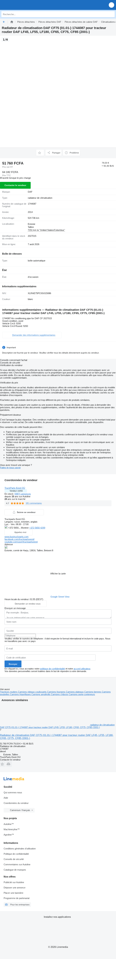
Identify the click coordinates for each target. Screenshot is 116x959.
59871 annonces (22, 494)
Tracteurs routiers (9, 691)
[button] (111, 5)
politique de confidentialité (52, 668)
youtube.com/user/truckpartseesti (21, 542)
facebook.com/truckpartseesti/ (19, 539)
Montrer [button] (25, 527)
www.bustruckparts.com (17, 536)
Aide (6, 797)
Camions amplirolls (41, 694)
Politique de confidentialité (16, 854)
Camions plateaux (75, 691)
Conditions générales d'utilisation (20, 848)
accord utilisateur (82, 668)
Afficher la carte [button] (58, 573)
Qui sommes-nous (13, 792)
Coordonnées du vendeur (16, 803)
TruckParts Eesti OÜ (15, 488)
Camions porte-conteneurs (82, 694)
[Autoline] (12, 22)
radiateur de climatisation (40, 198)
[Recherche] (112, 14)
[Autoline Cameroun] (19, 5)
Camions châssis (60, 694)
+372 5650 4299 (37, 527)
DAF (30, 191)
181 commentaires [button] (34, 503)
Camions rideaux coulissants (32, 691)
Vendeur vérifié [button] (16, 491)
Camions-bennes (93, 691)
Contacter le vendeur (15, 185)
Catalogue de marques (15, 869)
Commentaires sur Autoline (17, 864)
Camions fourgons (56, 691)
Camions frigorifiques (20, 694)
